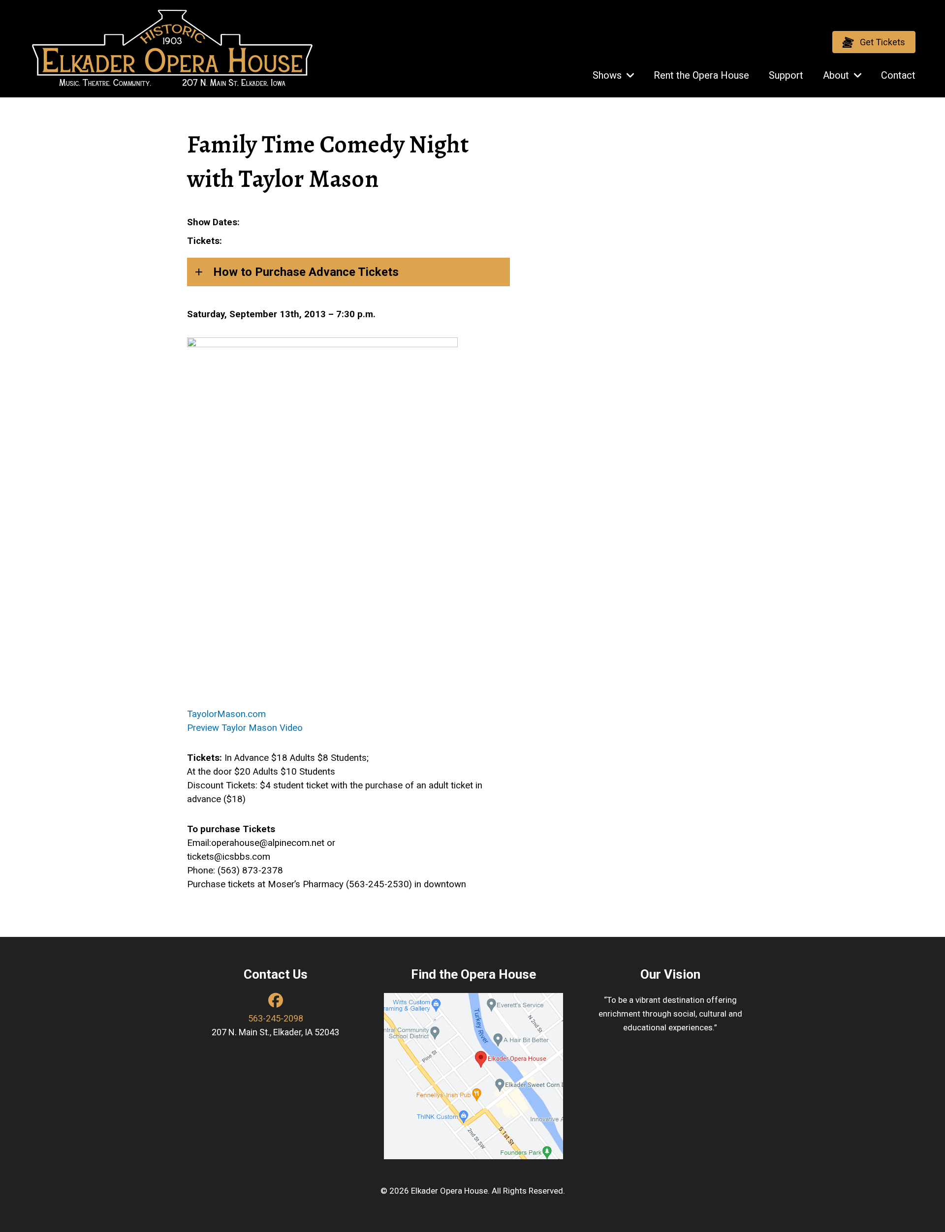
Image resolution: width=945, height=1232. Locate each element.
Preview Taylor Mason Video (245, 727)
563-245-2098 (275, 1018)
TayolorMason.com (226, 714)
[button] (873, 42)
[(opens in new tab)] (473, 1076)
